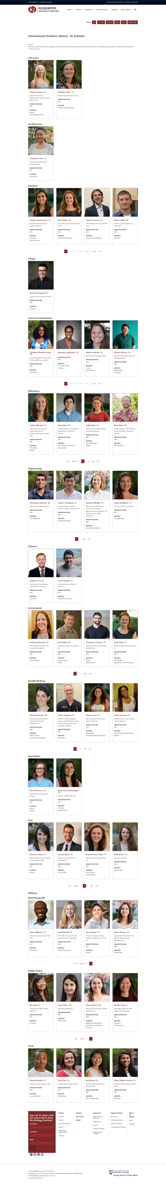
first (68, 461)
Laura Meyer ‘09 (64, 1005)
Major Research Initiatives (97, 1117)
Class (123, 22)
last (99, 251)
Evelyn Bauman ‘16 (38, 92)
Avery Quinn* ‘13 (93, 932)
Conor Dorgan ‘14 (65, 580)
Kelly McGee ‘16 (120, 854)
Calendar (114, 10)
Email (32, 1139)
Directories (79, 1116)
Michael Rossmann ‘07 (39, 293)
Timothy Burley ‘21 (38, 1080)
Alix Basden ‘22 (64, 220)
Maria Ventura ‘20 (121, 932)
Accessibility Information (35, 1178)
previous (74, 461)
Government (93, 47)
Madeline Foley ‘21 (66, 92)
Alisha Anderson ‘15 (94, 352)
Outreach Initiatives (64, 1123)
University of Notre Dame (46, 1171)
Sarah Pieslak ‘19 (65, 932)
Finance (86, 47)
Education (72, 47)
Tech (38, 49)
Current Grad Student (61, 47)
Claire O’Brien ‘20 (93, 1005)
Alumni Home (133, 22)
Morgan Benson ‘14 (122, 352)
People (78, 10)
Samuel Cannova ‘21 (94, 220)
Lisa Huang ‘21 (92, 1080)
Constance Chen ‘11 (38, 158)
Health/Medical (102, 47)
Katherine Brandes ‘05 (39, 642)
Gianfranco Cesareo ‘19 (95, 642)
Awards (61, 1127)
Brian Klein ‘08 (120, 425)
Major (117, 22)
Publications (97, 1122)
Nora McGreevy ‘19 (38, 790)
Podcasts (132, 1124)
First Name (34, 1124)
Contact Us (51, 1176)
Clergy (52, 47)
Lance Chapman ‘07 (66, 715)
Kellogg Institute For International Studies (41, 1173)
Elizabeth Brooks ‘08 (38, 715)
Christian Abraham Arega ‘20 (40, 353)
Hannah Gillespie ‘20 (94, 503)
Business (46, 47)
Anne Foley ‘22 (120, 642)
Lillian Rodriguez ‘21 (122, 503)
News (131, 1120)
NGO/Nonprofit (128, 47)
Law (116, 47)
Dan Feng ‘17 (35, 1005)
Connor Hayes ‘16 (65, 854)
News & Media (126, 10)
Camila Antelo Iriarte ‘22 (40, 220)
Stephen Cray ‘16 (37, 580)
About (69, 10)
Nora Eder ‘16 (63, 1080)
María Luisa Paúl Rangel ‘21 (68, 791)
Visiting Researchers (117, 1120)
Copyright (31, 1171)
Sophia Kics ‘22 (92, 425)
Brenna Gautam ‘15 (38, 854)
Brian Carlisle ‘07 (121, 220)
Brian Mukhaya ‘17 (37, 932)
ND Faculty (114, 1116)
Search (135, 10)
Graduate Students (99, 1129)
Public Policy (32, 49)
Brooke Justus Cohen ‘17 (96, 854)
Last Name (34, 1132)
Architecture (38, 47)
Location (101, 22)
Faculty (95, 1125)
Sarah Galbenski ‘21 (38, 425)
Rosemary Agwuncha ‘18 (68, 352)
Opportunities (101, 10)
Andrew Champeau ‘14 (67, 503)
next (94, 251)
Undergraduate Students (97, 1133)
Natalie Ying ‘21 (120, 1005)
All (94, 22)
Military (121, 47)
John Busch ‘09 (64, 642)
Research (88, 10)
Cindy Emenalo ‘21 (122, 715)
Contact (61, 1120)
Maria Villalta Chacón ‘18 (124, 1080)
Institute (61, 1116)
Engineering (79, 47)
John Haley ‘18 (64, 425)
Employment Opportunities (63, 1131)
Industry (109, 22)
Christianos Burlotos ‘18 (40, 503)
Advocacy (31, 47)
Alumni (78, 1120)
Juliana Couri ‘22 (93, 715)
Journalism (111, 47)
